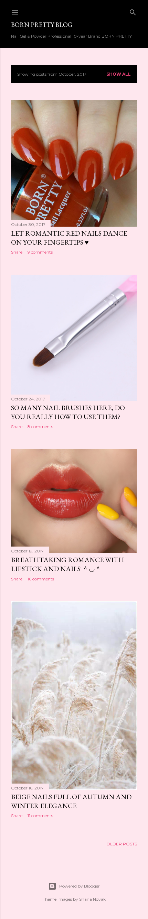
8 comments (40, 426)
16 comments (41, 578)
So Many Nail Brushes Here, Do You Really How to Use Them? (68, 412)
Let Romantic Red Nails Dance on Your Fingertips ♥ (69, 238)
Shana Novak (92, 899)
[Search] (133, 11)
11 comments (40, 815)
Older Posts (121, 843)
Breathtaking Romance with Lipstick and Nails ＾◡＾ (67, 564)
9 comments (40, 252)
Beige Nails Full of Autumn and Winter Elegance (71, 801)
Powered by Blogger (79, 886)
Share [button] (16, 252)
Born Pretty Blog (41, 25)
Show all (118, 74)
